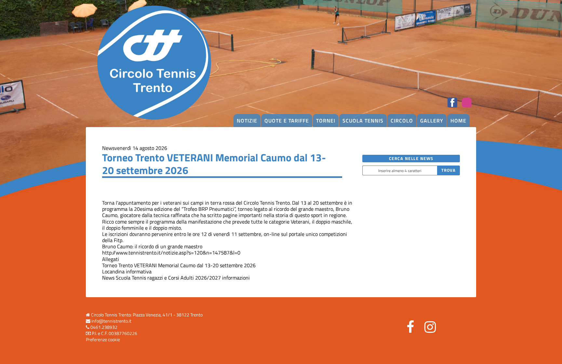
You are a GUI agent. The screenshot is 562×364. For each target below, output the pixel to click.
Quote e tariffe (286, 120)
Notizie (247, 120)
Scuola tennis (362, 120)
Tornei (325, 120)
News (108, 148)
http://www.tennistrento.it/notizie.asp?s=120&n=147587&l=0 (171, 252)
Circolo (402, 120)
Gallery (431, 120)
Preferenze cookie (103, 339)
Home (458, 120)
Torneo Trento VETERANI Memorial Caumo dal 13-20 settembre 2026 (179, 265)
